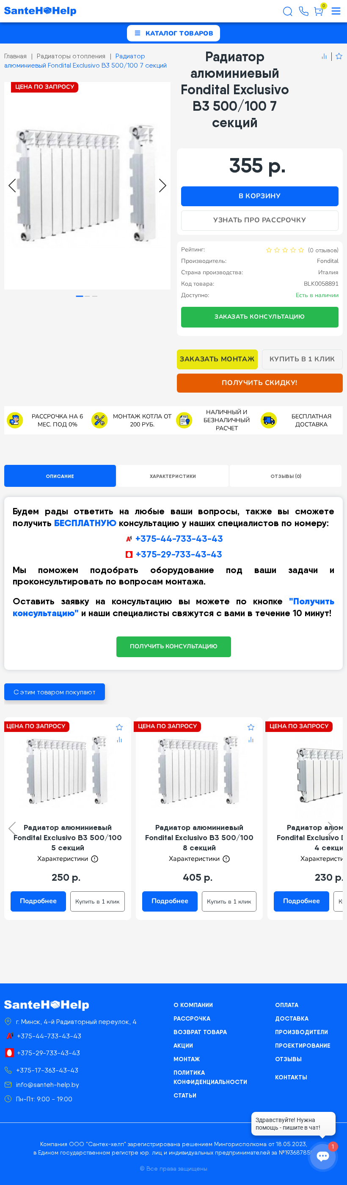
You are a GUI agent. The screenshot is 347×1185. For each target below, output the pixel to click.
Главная (15, 56)
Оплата (286, 1005)
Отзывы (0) (285, 476)
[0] (318, 14)
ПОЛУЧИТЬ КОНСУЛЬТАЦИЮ (174, 646)
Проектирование (302, 1045)
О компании (193, 1005)
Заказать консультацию (260, 317)
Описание (60, 476)
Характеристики (173, 476)
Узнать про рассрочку (259, 220)
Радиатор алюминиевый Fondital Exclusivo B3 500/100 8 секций (199, 837)
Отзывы (288, 1059)
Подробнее (38, 901)
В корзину (260, 196)
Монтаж (187, 1059)
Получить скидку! (259, 383)
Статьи (185, 1095)
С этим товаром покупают (55, 692)
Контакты (291, 1077)
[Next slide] (162, 185)
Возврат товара (200, 1032)
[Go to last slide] (12, 185)
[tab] (79, 296)
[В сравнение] (324, 56)
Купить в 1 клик (302, 359)
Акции (183, 1045)
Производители (301, 1032)
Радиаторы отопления (71, 56)
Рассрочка (192, 1018)
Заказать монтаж (217, 359)
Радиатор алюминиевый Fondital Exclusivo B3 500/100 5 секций (68, 837)
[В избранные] (337, 56)
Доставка (291, 1018)
